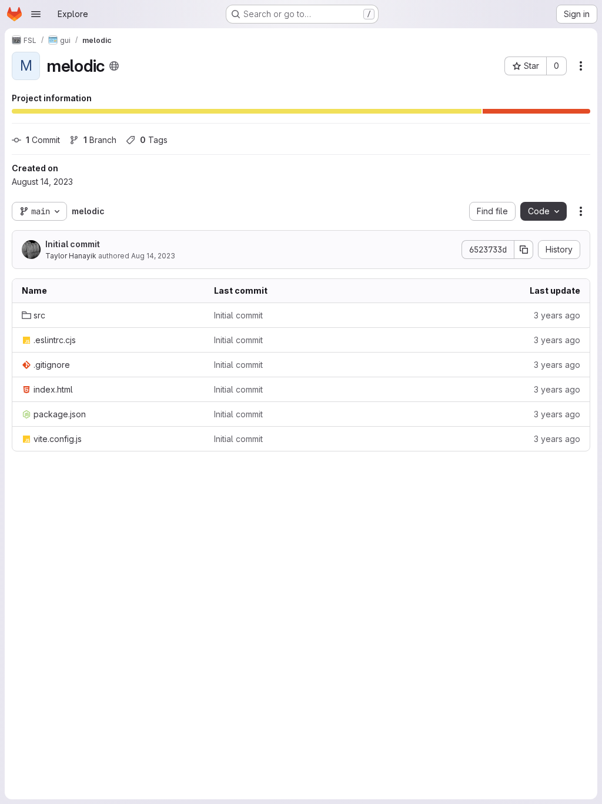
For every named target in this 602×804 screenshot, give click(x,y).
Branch (99, 140)
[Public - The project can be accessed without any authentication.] (114, 66)
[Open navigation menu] (35, 14)
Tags (154, 140)
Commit (43, 140)
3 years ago (557, 315)
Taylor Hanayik (70, 255)
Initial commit (72, 244)
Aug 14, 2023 (153, 255)
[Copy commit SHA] (523, 249)
